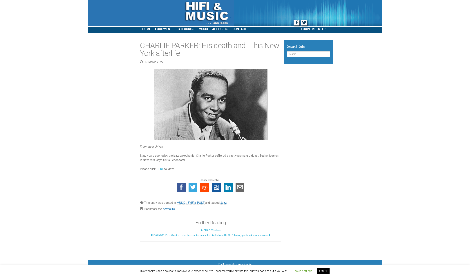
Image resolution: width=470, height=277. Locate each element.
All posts (220, 29)
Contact (240, 29)
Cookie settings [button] (302, 271)
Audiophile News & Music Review (235, 13)
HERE (160, 169)
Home (146, 29)
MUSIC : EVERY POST (191, 202)
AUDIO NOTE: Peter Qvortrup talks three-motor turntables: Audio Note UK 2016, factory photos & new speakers (209, 235)
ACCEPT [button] (323, 271)
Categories (185, 29)
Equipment (163, 29)
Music (203, 29)
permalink (169, 209)
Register (319, 29)
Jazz (223, 202)
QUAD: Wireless (211, 230)
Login (305, 29)
